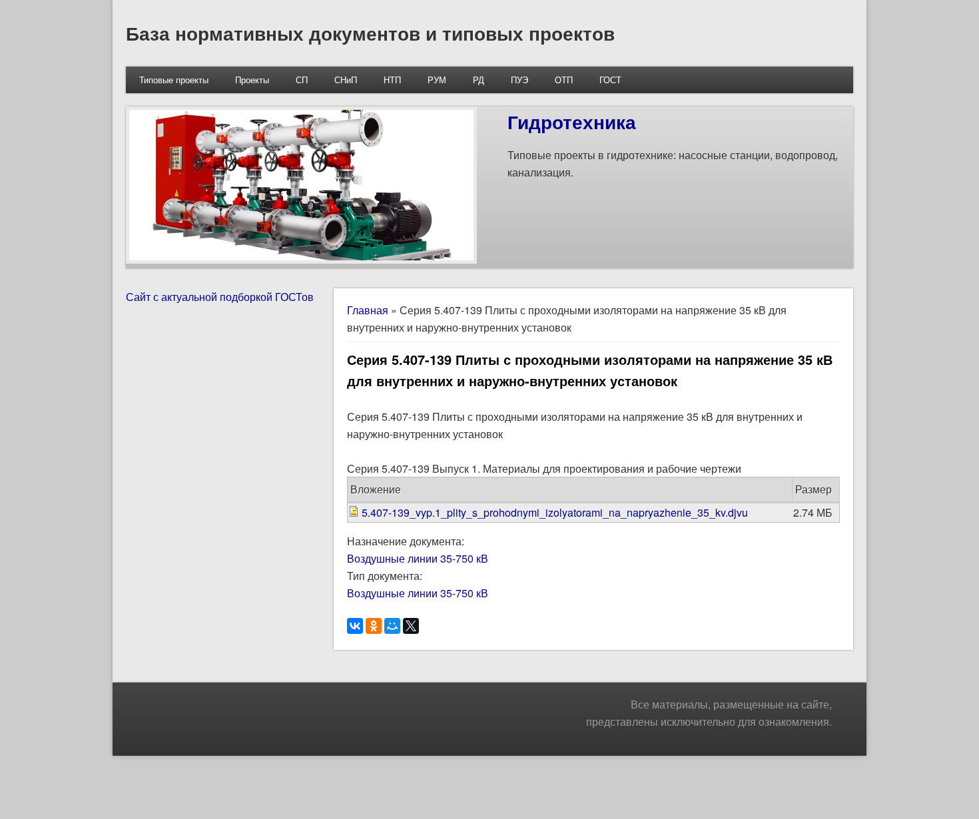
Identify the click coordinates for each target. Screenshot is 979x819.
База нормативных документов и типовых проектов (370, 33)
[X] (411, 626)
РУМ (437, 79)
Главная (367, 310)
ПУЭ (519, 79)
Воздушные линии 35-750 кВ (417, 558)
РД (478, 79)
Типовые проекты (173, 79)
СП (302, 79)
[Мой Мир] (392, 626)
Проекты (252, 79)
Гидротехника (571, 121)
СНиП (345, 79)
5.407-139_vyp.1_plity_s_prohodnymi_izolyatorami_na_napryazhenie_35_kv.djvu (555, 512)
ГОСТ (610, 79)
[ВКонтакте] (355, 626)
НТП (392, 79)
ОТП (564, 79)
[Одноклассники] (374, 626)
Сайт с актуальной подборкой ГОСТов (220, 296)
